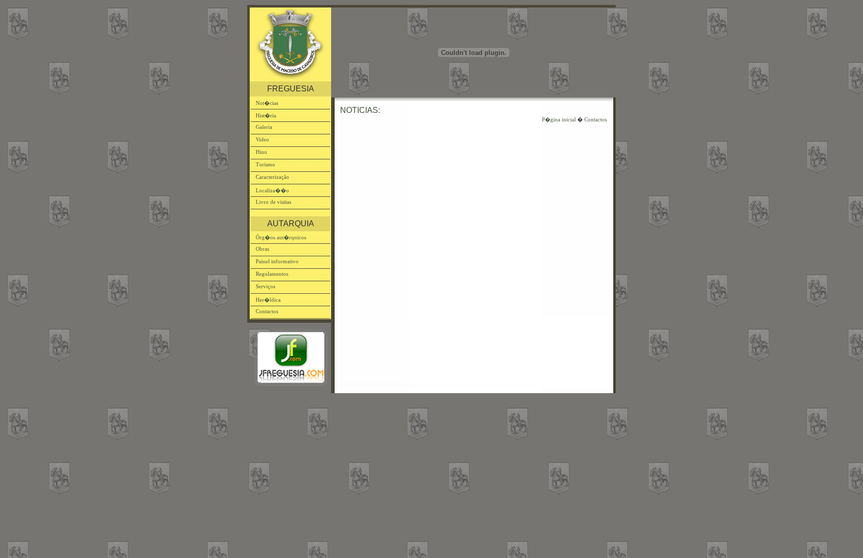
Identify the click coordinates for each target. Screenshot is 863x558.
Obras (262, 249)
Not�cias (267, 103)
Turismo (265, 164)
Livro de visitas (273, 202)
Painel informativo (277, 261)
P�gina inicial (559, 119)
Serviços (265, 286)
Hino (261, 152)
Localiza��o (272, 190)
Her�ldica (268, 300)
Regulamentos (272, 274)
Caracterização (272, 177)
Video (262, 139)
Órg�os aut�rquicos (281, 237)
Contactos (267, 311)
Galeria (264, 127)
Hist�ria (266, 115)
